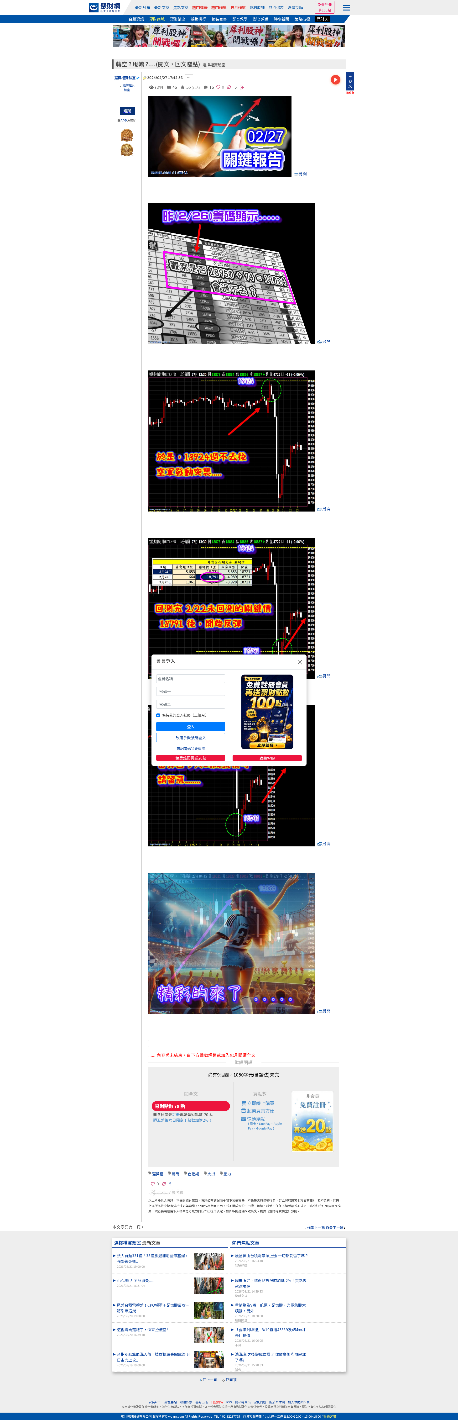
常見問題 (260, 1402)
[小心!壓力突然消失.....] (209, 1286)
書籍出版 (201, 1402)
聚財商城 (157, 19)
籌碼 (175, 1174)
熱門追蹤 (276, 7)
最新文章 (161, 7)
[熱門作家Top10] (127, 149)
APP (123, 120)
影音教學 (240, 19)
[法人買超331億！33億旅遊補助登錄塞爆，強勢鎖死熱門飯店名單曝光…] (209, 1261)
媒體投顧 (295, 7)
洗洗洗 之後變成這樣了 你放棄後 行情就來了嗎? (271, 1361)
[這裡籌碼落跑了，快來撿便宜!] (209, 1335)
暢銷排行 (198, 19)
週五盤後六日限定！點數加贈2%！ (182, 1120)
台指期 (193, 1174)
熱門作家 (219, 7)
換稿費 (350, 93)
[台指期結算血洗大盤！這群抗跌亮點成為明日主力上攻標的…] (209, 1359)
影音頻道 (260, 19)
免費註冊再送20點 (190, 758)
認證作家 (186, 1402)
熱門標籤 (200, 7)
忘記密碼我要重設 (191, 748)
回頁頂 (231, 1379)
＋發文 (350, 81)
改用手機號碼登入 (191, 737)
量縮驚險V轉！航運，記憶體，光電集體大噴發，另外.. (270, 1312)
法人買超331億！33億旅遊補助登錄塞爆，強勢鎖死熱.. (153, 1261)
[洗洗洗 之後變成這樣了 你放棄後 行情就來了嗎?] (327, 1351)
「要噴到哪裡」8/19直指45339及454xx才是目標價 (270, 1337)
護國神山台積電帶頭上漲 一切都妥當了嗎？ (271, 1260)
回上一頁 (210, 1379)
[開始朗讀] (335, 79)
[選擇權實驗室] (127, 92)
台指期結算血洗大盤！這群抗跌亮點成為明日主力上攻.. (153, 1359)
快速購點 (264, 1123)
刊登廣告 (217, 1402)
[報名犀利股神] (229, 35)
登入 (191, 726)
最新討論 (142, 7)
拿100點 (324, 9)
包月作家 (238, 7)
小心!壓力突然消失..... (135, 1282)
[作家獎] (127, 134)
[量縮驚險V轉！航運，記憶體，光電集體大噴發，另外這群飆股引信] (327, 1302)
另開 (302, 174)
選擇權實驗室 (214, 65)
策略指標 (302, 19)
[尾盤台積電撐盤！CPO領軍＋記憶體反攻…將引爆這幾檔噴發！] (209, 1310)
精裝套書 (219, 19)
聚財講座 (177, 19)
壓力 (227, 1174)
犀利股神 (257, 7)
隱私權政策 (243, 1402)
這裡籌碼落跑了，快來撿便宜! (142, 1332)
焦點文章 (180, 7)
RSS (229, 1402)
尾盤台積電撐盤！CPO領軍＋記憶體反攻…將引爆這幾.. (153, 1310)
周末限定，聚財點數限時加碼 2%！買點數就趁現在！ (271, 1287)
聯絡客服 (267, 758)
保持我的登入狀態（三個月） (185, 715)
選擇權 (157, 1174)
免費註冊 (324, 4)
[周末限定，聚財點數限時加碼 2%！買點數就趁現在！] (327, 1277)
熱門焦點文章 (245, 1242)
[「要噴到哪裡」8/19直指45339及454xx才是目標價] (327, 1326)
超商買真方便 (260, 1110)
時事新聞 (281, 19)
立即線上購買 (260, 1103)
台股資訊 (136, 19)
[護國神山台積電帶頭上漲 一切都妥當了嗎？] (327, 1252)
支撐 (211, 1174)
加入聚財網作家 (299, 1402)
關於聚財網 (277, 1402)
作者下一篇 (335, 1227)
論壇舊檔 (170, 1402)
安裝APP (155, 1402)
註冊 (176, 1114)
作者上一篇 (316, 1227)
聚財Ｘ (322, 19)
